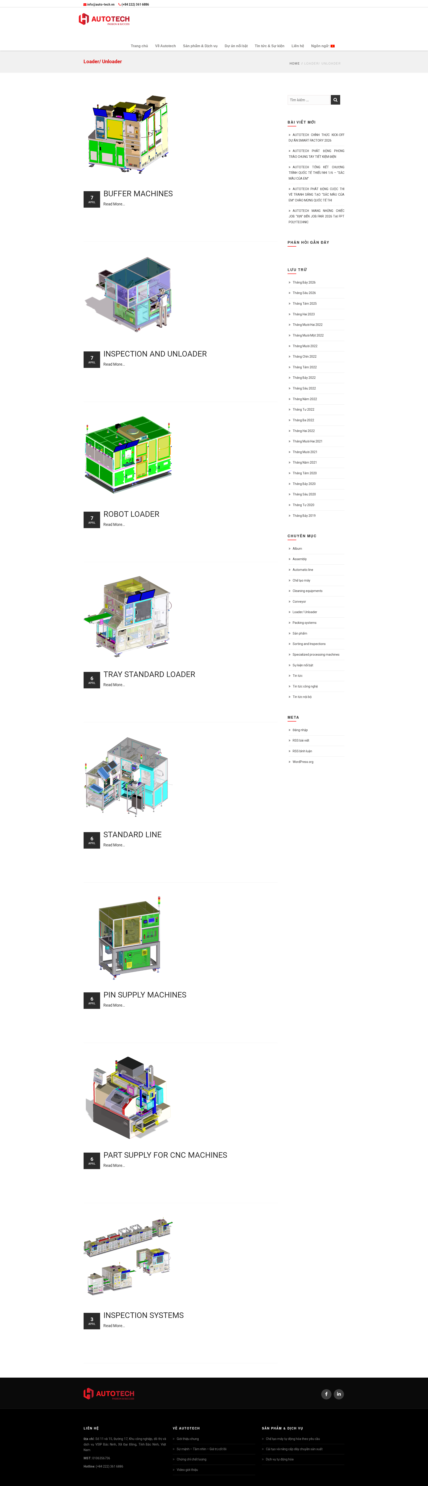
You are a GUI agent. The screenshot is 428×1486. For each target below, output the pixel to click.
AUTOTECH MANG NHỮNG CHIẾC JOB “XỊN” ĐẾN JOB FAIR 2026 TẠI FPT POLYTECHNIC (316, 216)
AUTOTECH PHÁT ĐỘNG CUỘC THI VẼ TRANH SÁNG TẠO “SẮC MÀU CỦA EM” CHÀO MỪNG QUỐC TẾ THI (316, 194)
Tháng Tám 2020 (305, 473)
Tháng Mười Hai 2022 (308, 324)
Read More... (114, 204)
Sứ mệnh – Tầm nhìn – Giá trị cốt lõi (201, 1449)
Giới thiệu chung (188, 1439)
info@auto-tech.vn (101, 4)
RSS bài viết (301, 740)
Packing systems (305, 622)
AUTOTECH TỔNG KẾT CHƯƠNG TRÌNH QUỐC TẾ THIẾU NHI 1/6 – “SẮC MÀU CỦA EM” (316, 172)
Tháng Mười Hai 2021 (308, 441)
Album (297, 548)
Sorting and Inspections (309, 644)
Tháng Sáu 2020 (304, 494)
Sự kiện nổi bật (303, 665)
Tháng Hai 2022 (304, 431)
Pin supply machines (144, 994)
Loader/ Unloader (305, 612)
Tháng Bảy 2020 (304, 484)
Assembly (300, 559)
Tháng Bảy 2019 (304, 515)
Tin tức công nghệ (305, 686)
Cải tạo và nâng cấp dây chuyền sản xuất (294, 1449)
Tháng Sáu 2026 (304, 293)
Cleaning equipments (308, 591)
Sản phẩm (300, 633)
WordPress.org (303, 762)
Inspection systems (143, 1315)
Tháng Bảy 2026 (304, 282)
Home (295, 63)
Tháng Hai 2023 (304, 314)
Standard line (132, 834)
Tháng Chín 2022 (305, 356)
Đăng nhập (300, 730)
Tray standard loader (149, 674)
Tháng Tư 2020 (303, 505)
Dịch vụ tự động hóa (280, 1459)
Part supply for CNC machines (165, 1155)
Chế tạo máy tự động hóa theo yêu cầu (293, 1439)
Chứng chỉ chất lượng (191, 1459)
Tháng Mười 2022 (305, 346)
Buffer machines (138, 193)
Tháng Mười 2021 (305, 452)
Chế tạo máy (301, 580)
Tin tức (297, 675)
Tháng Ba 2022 (303, 420)
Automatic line (303, 570)
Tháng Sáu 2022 (304, 388)
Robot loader (131, 514)
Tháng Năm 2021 (305, 462)
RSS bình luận (302, 751)
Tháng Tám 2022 (305, 367)
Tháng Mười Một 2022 (308, 335)
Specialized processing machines (316, 654)
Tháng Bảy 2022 (304, 377)
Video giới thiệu (187, 1470)
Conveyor (299, 601)
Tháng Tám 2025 (305, 303)
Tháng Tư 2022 (303, 409)
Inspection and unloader (155, 354)
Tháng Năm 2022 (305, 399)
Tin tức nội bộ (302, 697)
